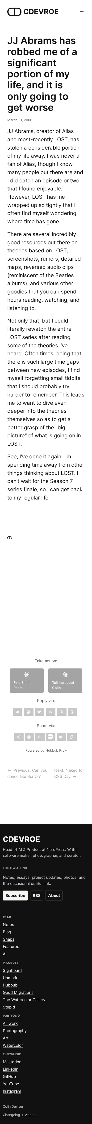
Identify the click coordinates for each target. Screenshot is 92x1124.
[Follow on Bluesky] (39, 712)
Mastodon (12, 1061)
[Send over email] (61, 737)
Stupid (9, 1007)
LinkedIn (10, 1069)
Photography (15, 1030)
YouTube (11, 1083)
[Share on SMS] (50, 737)
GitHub (9, 1076)
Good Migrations (18, 992)
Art (5, 1038)
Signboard (12, 970)
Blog (7, 932)
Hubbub (10, 985)
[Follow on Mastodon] (28, 712)
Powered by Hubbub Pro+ (46, 750)
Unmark (10, 977)
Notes (8, 924)
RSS (37, 895)
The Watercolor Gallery (24, 999)
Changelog (11, 1115)
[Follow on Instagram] (62, 712)
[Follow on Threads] (72, 712)
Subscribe (15, 895)
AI (4, 954)
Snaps (8, 939)
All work (10, 1023)
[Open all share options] (19, 737)
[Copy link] (72, 737)
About (54, 895)
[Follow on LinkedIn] (50, 712)
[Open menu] (82, 11)
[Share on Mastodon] (29, 737)
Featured (11, 946)
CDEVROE (41, 11)
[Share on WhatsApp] (40, 737)
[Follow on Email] (17, 712)
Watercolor (13, 1045)
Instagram (12, 1091)
